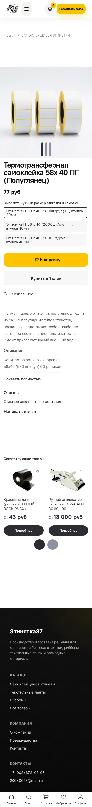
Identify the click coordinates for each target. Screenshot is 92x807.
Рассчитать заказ (71, 9)
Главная (9, 35)
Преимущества (23, 740)
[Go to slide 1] (42, 149)
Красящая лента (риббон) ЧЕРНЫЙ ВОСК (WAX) (19, 504)
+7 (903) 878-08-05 (27, 772)
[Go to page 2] (52, 544)
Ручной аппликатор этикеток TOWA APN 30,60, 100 (66, 504)
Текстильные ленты (28, 692)
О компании (20, 732)
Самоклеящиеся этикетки (33, 684)
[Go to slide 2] (46, 149)
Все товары (20, 708)
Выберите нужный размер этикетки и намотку (41, 203)
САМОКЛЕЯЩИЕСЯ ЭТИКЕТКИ (45, 35)
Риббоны (18, 700)
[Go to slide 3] (50, 149)
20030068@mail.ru (26, 780)
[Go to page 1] (39, 544)
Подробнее (23, 530)
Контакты (18, 748)
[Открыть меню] (26, 9)
